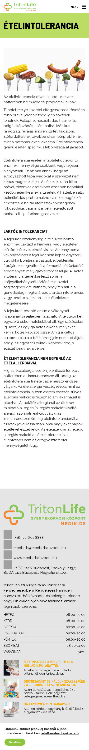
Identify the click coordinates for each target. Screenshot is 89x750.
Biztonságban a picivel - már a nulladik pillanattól (48, 663)
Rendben (15, 742)
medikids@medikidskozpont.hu (40, 548)
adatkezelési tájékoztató (60, 733)
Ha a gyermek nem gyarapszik (47, 704)
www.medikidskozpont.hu (35, 558)
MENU (74, 7)
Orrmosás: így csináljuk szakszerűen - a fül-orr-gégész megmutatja (54, 683)
